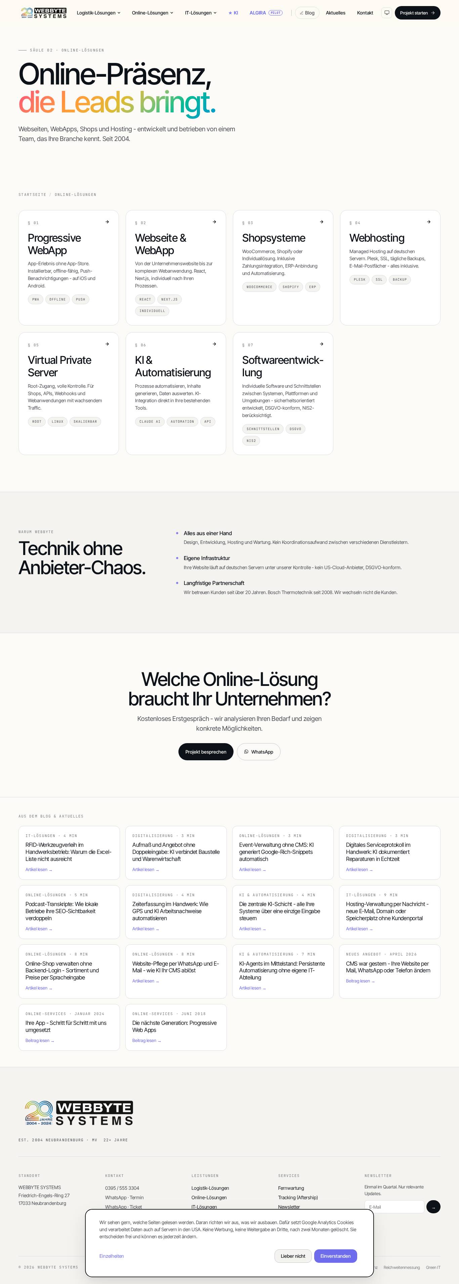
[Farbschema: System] (386, 12)
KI (236, 12)
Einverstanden (336, 1256)
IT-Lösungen (198, 12)
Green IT (433, 1267)
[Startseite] (43, 13)
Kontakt (365, 12)
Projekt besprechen (205, 752)
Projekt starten (414, 12)
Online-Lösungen (150, 12)
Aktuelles (335, 12)
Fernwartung (291, 1188)
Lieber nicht (293, 1256)
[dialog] (229, 1243)
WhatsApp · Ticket (123, 1207)
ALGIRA (265, 12)
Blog (310, 12)
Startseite (32, 195)
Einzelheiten (111, 1256)
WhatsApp (262, 752)
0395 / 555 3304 (122, 1188)
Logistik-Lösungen (96, 12)
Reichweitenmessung (402, 1267)
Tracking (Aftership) (298, 1197)
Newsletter (289, 1207)
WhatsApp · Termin (124, 1197)
